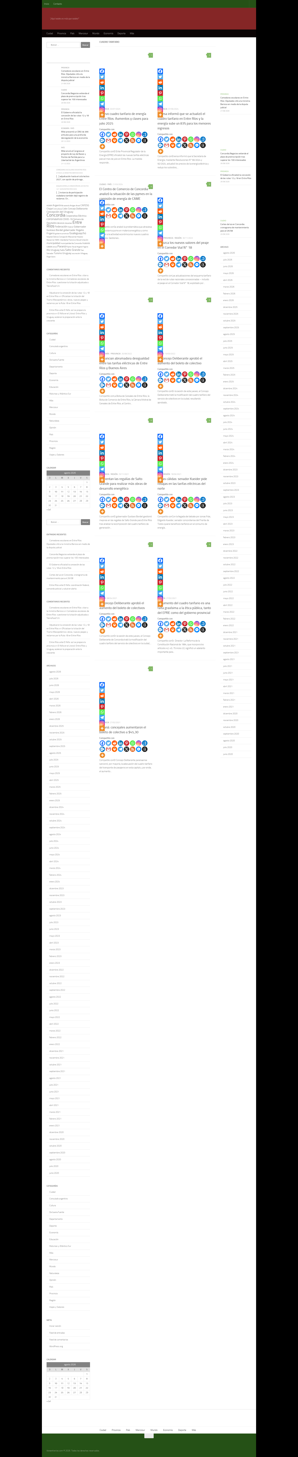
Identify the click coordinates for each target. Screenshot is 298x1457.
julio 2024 (53, 841)
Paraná (61, 246)
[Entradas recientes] (52, 60)
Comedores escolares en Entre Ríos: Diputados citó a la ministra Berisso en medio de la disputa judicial (68, 544)
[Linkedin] (120, 134)
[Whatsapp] (132, 134)
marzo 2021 (55, 1112)
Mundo (95, 33)
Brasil (78, 206)
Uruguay (66, 253)
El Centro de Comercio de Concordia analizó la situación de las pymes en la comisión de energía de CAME (125, 194)
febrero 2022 (55, 1037)
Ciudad (49, 33)
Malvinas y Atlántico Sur (60, 393)
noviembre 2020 (56, 1139)
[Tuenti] (144, 134)
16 (49, 496)
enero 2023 (54, 963)
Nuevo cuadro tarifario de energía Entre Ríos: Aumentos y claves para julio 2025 (123, 118)
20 (74, 496)
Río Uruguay (53, 249)
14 (80, 491)
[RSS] (132, 140)
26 (68, 501)
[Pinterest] (126, 134)
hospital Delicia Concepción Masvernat (62, 237)
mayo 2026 (54, 692)
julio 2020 (53, 1166)
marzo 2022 (55, 1030)
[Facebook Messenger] (138, 140)
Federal (70, 227)
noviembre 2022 (56, 976)
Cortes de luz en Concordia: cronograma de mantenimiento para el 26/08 (234, 227)
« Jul (49, 509)
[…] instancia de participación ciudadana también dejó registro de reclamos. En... (72, 195)
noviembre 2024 (56, 814)
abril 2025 (54, 780)
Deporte (121, 33)
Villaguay (84, 253)
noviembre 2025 (56, 732)
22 (87, 496)
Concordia (56, 215)
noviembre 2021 (56, 1057)
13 (74, 491)
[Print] (114, 140)
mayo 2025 (54, 773)
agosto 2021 (55, 1078)
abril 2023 (54, 942)
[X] (126, 140)
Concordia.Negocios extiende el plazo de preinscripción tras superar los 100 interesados (75, 96)
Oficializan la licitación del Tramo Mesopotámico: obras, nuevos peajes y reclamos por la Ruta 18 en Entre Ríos (67, 300)
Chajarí (50, 208)
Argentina (58, 205)
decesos (61, 223)
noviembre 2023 (56, 895)
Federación (61, 226)
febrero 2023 (55, 956)
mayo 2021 (54, 1098)
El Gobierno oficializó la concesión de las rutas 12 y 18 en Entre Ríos (75, 115)
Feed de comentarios (58, 1339)
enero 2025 (54, 800)
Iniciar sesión (55, 1326)
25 (62, 501)
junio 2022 (54, 1010)
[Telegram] (120, 140)
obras (55, 247)
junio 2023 (54, 929)
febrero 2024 (55, 875)
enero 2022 (54, 1044)
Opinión (52, 427)
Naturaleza (54, 420)
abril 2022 (54, 1024)
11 (62, 491)
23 (49, 501)
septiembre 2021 (57, 1071)
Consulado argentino (58, 346)
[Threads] (144, 140)
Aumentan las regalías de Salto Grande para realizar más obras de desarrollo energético (123, 483)
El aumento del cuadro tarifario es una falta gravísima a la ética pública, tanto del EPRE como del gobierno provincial (184, 608)
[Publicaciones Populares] (62, 60)
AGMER (49, 205)
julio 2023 (53, 922)
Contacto (57, 3)
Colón (65, 208)
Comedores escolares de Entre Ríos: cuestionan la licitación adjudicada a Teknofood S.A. (68, 282)
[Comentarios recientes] (73, 60)
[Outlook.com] (102, 140)
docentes (68, 223)
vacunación (76, 253)
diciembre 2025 (56, 726)
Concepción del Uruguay (60, 211)
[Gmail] (108, 140)
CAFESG (85, 205)
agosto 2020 (55, 1159)
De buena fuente (56, 360)
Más (132, 33)
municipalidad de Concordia (71, 243)
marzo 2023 (55, 949)
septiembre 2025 (57, 746)
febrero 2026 (55, 712)
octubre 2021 (55, 1064)
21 (80, 496)
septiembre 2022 (57, 990)
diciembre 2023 (56, 888)
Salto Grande (72, 250)
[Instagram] (138, 134)
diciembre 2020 (56, 1132)
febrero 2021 (55, 1118)
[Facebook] (102, 134)
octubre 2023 (55, 902)
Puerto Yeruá (71, 247)
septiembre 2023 (57, 909)
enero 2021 (54, 1125)
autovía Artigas (69, 205)
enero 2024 (54, 881)
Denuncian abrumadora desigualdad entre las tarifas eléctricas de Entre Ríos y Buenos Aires (124, 363)
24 (56, 501)
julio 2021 (53, 1085)
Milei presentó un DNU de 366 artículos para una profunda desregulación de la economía (74, 134)
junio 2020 (54, 1173)
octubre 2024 (55, 820)
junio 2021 (54, 1091)
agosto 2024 (55, 834)
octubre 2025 (55, 739)
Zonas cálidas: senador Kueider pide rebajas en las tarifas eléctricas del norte (182, 483)
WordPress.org (56, 1346)
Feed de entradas (57, 1333)
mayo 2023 (54, 936)
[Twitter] (108, 134)
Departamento (56, 366)
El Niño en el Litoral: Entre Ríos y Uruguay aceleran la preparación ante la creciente (67, 317)
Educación (53, 387)
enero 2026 (54, 719)
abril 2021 (54, 1105)
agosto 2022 (55, 997)
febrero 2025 (55, 793)
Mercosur (83, 33)
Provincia (61, 33)
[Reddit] (114, 134)
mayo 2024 (54, 854)
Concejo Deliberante (78, 208)
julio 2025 (53, 759)
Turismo (58, 253)
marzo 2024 (55, 868)
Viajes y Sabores (56, 454)
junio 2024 (54, 848)
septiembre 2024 (57, 827)
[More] (102, 146)
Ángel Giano (51, 257)
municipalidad (53, 243)
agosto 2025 (55, 753)
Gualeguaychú (77, 233)
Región (178, 238)
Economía (108, 33)
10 (56, 491)
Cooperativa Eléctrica (76, 215)
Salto (62, 250)
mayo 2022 (54, 1017)
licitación (84, 240)
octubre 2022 (55, 983)
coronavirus (54, 219)
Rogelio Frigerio (82, 247)
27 (74, 501)
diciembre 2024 (56, 807)
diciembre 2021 (56, 1051)
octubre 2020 (55, 1145)
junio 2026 (54, 685)
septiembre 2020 (57, 1152)
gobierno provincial (62, 234)
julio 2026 (53, 678)
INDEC (57, 240)
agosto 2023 (55, 915)
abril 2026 (54, 698)
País (72, 33)
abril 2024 (54, 861)
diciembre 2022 (56, 969)
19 (68, 496)
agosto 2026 (55, 671)
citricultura (58, 209)
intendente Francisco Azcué (70, 240)
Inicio (46, 3)
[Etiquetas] (84, 60)
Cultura (52, 353)
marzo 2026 (55, 705)
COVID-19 (67, 219)
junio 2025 (54, 766)
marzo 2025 (55, 787)
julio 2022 (53, 1003)
